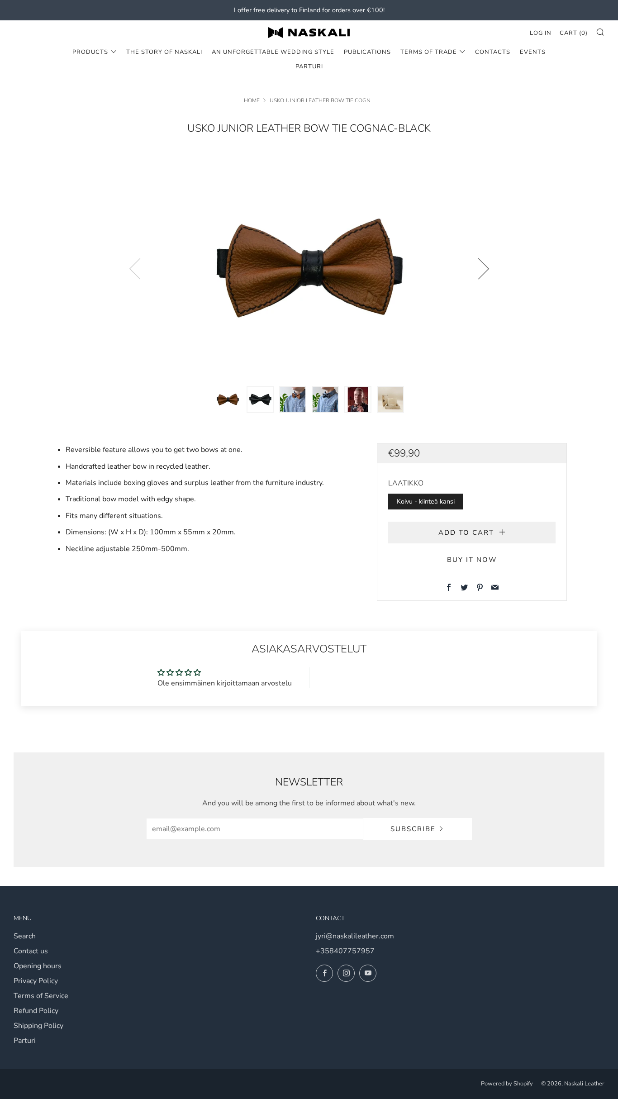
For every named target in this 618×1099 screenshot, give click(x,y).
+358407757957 (345, 951)
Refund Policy (36, 1011)
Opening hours (38, 966)
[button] (227, 399)
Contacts (492, 52)
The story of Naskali (164, 52)
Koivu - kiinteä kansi (426, 501)
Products (90, 52)
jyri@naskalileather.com (355, 936)
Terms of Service (41, 996)
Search (25, 936)
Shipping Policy (38, 1026)
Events (533, 52)
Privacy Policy (36, 981)
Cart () (574, 33)
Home (252, 100)
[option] (309, 269)
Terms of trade (428, 52)
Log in (540, 33)
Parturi (309, 66)
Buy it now (472, 559)
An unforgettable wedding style (273, 52)
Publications (367, 52)
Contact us (31, 951)
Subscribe (413, 828)
